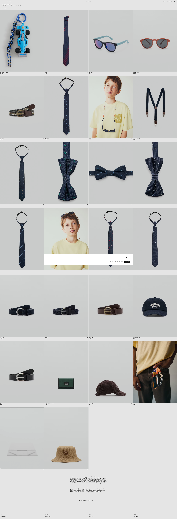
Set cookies (111, 261)
